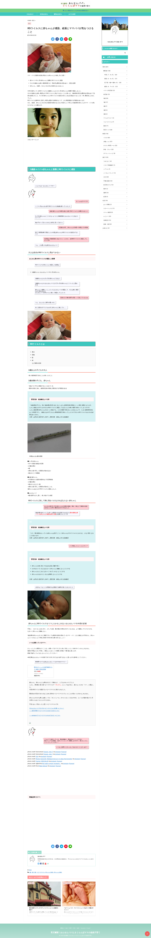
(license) (63, 752)
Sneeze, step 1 (48, 754)
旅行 (78, 928)
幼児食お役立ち (44, 14)
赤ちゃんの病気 (49, 872)
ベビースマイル (41, 872)
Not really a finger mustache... (51, 763)
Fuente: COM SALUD (42, 761)
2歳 (35, 872)
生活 (66, 928)
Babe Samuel (43, 766)
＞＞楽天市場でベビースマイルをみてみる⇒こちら (44, 710)
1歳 (32, 872)
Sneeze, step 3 (48, 752)
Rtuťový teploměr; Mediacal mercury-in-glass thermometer (54, 759)
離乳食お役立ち (58, 14)
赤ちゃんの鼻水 (58, 872)
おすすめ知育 (72, 14)
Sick (37, 756)
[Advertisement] (62, 153)
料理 (70, 928)
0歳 (30, 872)
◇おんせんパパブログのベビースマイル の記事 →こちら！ (46, 708)
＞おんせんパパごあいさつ (115, 42)
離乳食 (62, 928)
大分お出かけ (30, 14)
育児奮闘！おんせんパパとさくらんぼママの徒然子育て (75, 932)
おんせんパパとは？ (86, 928)
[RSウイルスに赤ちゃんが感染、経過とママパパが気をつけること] (61, 39)
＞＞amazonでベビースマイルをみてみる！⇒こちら (44, 715)
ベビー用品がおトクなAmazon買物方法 (76, 10)
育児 (30, 870)
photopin (58, 752)
